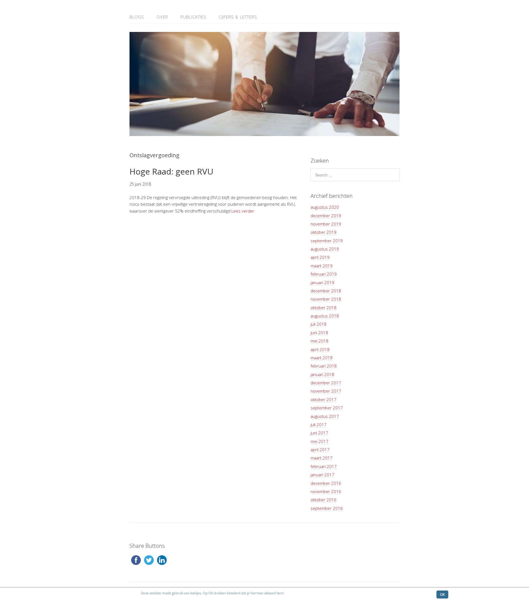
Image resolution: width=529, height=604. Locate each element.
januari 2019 (322, 282)
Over (162, 17)
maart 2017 (322, 458)
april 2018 (320, 349)
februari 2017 (324, 466)
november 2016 (326, 491)
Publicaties (193, 17)
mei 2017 (319, 441)
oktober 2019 (323, 232)
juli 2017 (318, 424)
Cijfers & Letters (238, 17)
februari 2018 (324, 366)
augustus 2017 (325, 416)
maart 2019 (322, 265)
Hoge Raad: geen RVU (171, 171)
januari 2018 (322, 374)
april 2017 (320, 449)
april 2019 (320, 257)
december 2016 (326, 483)
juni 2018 (319, 332)
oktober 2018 (323, 307)
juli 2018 (318, 324)
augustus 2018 (325, 316)
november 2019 (326, 224)
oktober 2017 (323, 399)
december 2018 (326, 290)
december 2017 (326, 382)
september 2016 (327, 508)
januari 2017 (322, 474)
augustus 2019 (325, 249)
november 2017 (326, 391)
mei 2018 (319, 341)
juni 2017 (319, 433)
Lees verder (242, 211)
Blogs (136, 17)
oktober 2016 (323, 499)
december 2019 (326, 215)
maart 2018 (322, 357)
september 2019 (327, 240)
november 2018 (326, 299)
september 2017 (327, 407)
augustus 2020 (325, 207)
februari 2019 (324, 274)
